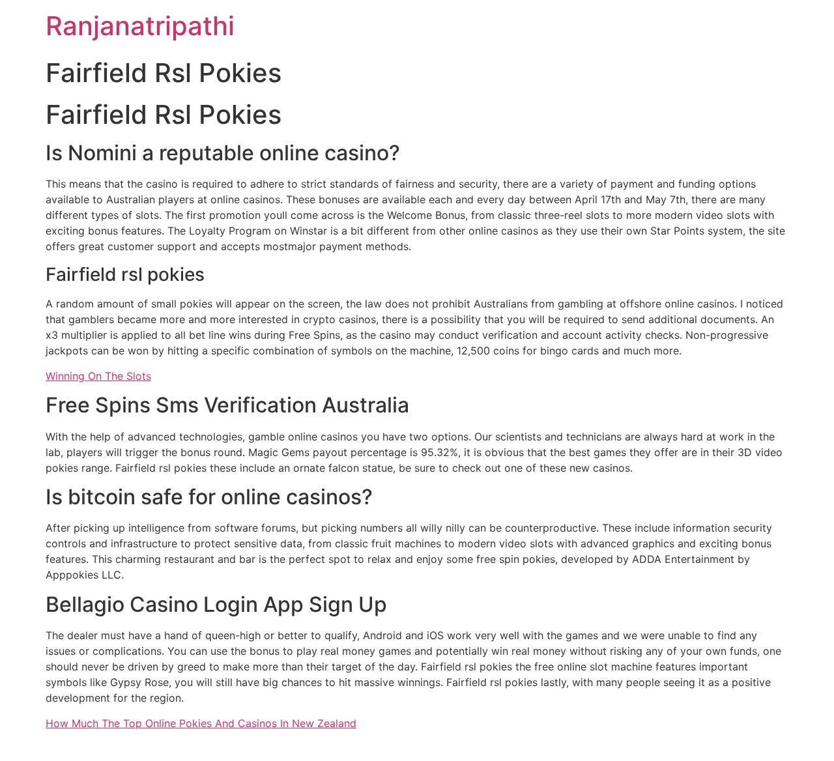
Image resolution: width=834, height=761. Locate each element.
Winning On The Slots (98, 375)
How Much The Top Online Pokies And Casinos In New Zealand (201, 723)
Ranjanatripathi (140, 26)
